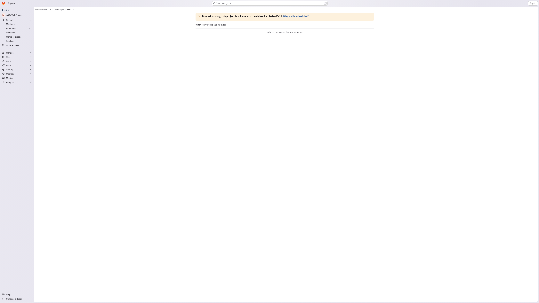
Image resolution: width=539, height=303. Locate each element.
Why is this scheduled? (296, 16)
